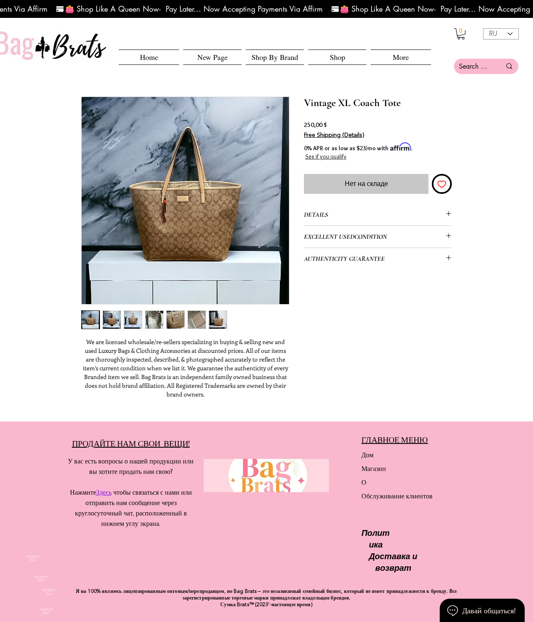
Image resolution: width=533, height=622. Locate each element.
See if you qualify (325, 156)
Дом (367, 455)
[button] (337, 57)
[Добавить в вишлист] (442, 184)
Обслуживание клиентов (390, 496)
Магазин (373, 468)
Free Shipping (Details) (334, 135)
